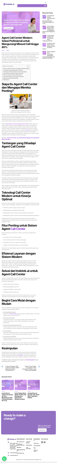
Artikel (7, 50)
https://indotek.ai (13, 313)
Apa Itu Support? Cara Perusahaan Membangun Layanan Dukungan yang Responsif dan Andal (48, 55)
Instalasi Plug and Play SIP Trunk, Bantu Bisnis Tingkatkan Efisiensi (33, 395)
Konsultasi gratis (30, 359)
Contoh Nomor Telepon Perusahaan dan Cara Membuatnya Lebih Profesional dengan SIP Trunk (7, 396)
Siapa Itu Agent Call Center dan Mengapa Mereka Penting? (16, 68)
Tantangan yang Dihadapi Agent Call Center (13, 70)
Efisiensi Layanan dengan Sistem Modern (13, 74)
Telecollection (29, 445)
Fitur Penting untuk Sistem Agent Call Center (13, 73)
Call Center (17, 229)
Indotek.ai (20, 355)
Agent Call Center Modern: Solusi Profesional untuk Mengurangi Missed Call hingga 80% (20, 42)
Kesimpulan (6, 79)
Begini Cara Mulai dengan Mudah (10, 78)
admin (3, 50)
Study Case (36, 443)
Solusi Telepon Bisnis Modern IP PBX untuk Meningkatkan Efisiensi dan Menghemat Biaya (20, 396)
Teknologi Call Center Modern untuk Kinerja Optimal (15, 71)
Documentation (37, 445)
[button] (4, 458)
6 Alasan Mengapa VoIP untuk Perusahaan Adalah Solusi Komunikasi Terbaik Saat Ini (12, 368)
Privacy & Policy (36, 451)
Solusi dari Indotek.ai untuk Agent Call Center (14, 76)
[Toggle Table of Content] (27, 66)
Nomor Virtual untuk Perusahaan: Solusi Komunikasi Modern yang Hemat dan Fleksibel (29, 368)
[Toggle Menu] (45, 5)
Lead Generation (28, 448)
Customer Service (28, 442)
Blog (35, 447)
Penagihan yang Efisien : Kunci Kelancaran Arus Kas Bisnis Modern (48, 46)
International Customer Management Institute (17, 123)
